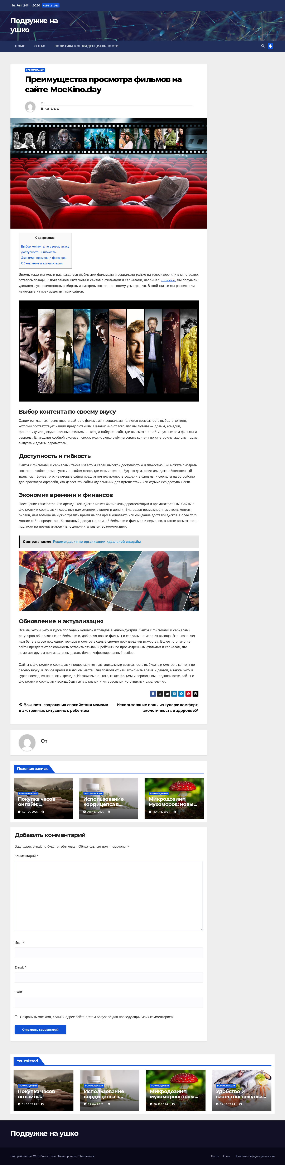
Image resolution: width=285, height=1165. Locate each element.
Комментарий (27, 856)
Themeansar (86, 1156)
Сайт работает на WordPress (29, 1156)
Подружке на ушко (44, 1133)
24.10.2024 (228, 1104)
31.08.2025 (30, 1104)
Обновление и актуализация (42, 263)
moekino (168, 280)
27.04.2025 (96, 1104)
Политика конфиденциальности (86, 46)
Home (20, 46)
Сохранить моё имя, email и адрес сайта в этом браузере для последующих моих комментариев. (97, 1017)
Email (20, 967)
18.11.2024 (161, 1104)
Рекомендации (35, 70)
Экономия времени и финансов (43, 258)
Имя (19, 943)
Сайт (18, 992)
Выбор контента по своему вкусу (45, 246)
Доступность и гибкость (38, 252)
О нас (39, 46)
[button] (263, 46)
